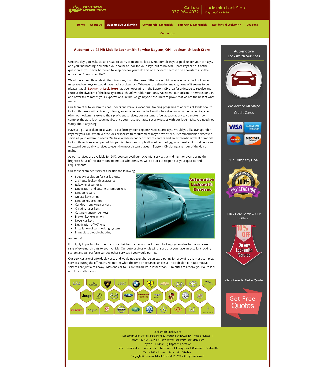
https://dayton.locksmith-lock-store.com (181, 340)
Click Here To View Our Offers (243, 216)
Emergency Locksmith (192, 24)
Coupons (252, 24)
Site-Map (187, 352)
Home (81, 24)
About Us (96, 24)
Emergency (182, 348)
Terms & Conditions (154, 352)
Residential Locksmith (226, 24)
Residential (133, 348)
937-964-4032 (185, 11)
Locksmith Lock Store (103, 88)
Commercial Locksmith (157, 24)
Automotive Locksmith (122, 24)
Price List (174, 352)
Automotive (166, 348)
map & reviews (202, 335)
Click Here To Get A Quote (244, 280)
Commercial (149, 348)
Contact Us (167, 33)
